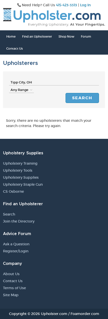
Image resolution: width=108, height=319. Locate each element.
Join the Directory (18, 221)
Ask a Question (16, 244)
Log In (85, 5)
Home (11, 36)
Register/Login (15, 251)
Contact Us (14, 48)
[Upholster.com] (54, 16)
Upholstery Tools (17, 170)
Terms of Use (14, 288)
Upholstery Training (20, 163)
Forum (86, 36)
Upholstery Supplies (21, 177)
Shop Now (66, 36)
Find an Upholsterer (37, 36)
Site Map (11, 295)
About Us (11, 274)
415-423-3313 (66, 5)
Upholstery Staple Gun (23, 184)
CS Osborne (13, 191)
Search (82, 97)
